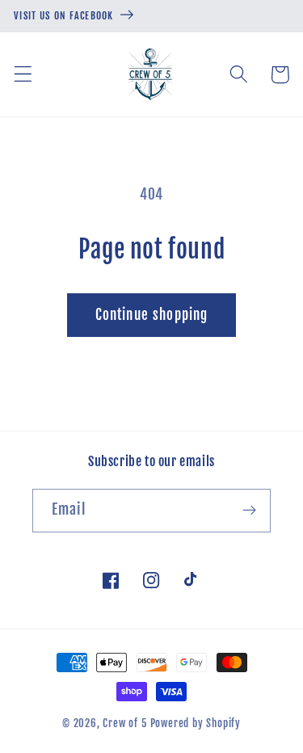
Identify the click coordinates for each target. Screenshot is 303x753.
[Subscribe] (249, 510)
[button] (23, 74)
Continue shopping (151, 314)
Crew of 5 (124, 723)
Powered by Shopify (196, 723)
